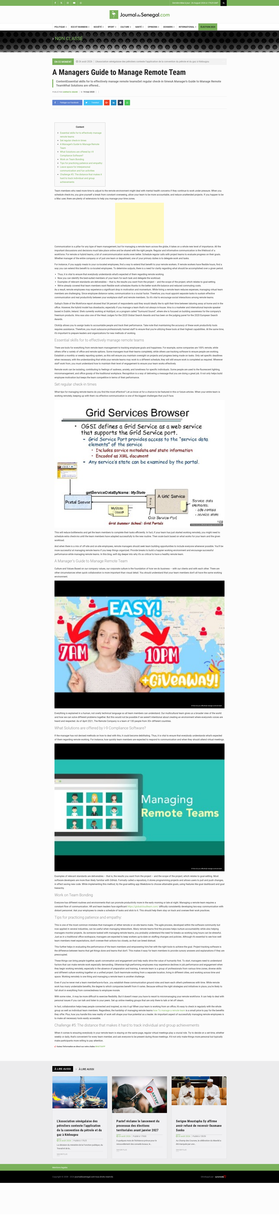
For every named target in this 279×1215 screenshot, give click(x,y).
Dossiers (168, 27)
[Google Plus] (107, 102)
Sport (111, 27)
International (187, 27)
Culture (125, 27)
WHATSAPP (100, 1046)
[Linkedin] (113, 102)
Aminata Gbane (70, 92)
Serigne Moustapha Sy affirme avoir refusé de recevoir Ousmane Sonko (199, 1125)
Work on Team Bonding (72, 159)
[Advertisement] (139, 223)
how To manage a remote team (169, 1010)
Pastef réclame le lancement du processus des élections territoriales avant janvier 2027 (137, 1125)
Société (98, 27)
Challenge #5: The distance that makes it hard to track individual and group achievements (81, 178)
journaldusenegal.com (85, 1177)
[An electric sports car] (79, 1094)
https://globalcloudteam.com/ (142, 906)
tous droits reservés (104, 1177)
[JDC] (139, 14)
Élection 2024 (208, 27)
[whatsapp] (127, 102)
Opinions (153, 27)
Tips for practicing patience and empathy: (81, 163)
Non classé (69, 38)
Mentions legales (59, 1167)
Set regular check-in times (73, 140)
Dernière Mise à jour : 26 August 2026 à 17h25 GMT (195, 3)
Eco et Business (79, 27)
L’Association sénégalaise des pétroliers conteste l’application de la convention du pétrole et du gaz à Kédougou (152, 61)
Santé (138, 27)
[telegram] (120, 102)
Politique (59, 27)
